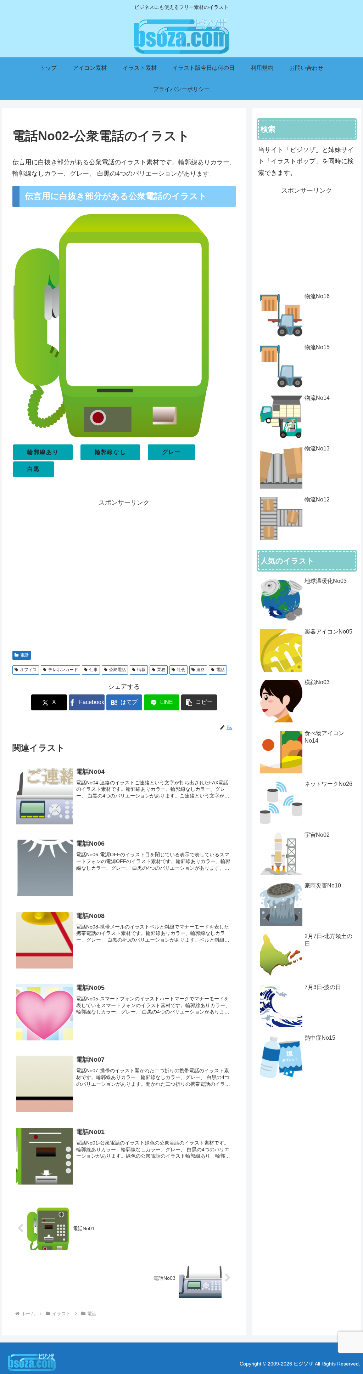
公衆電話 (117, 669)
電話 (24, 655)
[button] (199, 702)
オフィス (28, 669)
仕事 (93, 669)
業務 (161, 669)
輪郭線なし (110, 452)
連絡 (200, 669)
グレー (171, 452)
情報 (141, 669)
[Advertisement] (124, 575)
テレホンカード (63, 669)
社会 (181, 669)
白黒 (33, 469)
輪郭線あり (42, 452)
